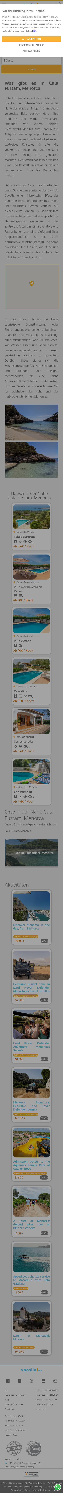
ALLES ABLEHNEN (31, 51)
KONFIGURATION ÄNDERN (31, 45)
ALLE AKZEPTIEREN (31, 39)
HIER (34, 31)
